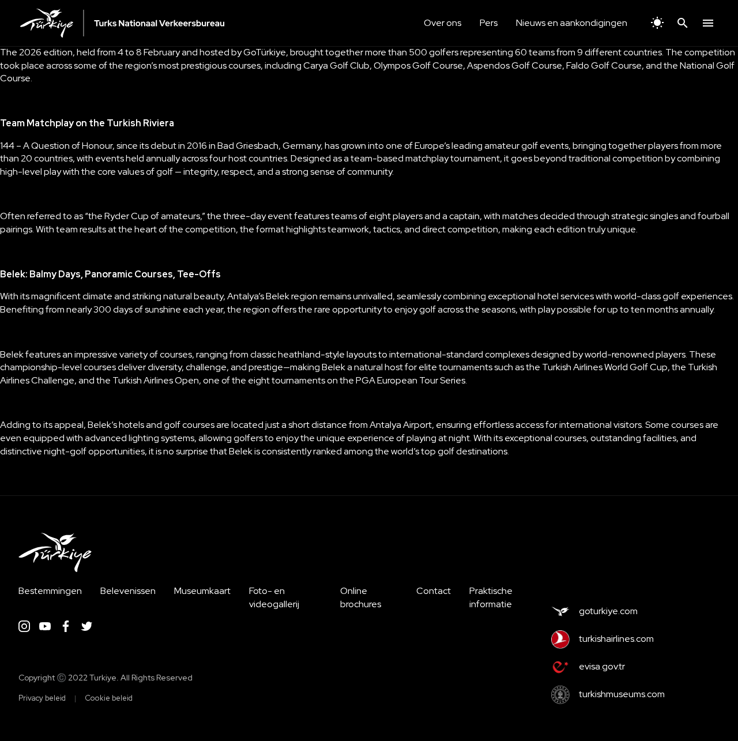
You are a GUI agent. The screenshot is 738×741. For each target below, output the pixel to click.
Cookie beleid (109, 698)
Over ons (442, 23)
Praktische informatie (491, 597)
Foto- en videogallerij (274, 597)
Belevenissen (128, 591)
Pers (489, 23)
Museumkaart (202, 591)
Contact (433, 591)
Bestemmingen (50, 591)
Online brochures (360, 597)
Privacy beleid (42, 698)
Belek (12, 354)
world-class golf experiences (673, 296)
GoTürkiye (264, 52)
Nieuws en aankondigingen (571, 23)
